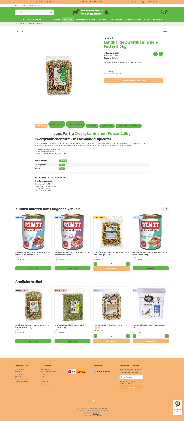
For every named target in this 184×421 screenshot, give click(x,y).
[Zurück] (163, 209)
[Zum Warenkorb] (167, 12)
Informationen (21, 366)
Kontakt (40, 5)
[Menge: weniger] (95, 264)
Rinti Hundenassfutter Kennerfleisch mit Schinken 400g (71, 254)
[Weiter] (167, 209)
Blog (16, 5)
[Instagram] (94, 401)
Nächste (164, 31)
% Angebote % (34, 19)
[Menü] (181, 401)
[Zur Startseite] (92, 12)
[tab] (56, 124)
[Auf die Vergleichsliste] (161, 54)
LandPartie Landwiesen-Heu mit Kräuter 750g (69, 326)
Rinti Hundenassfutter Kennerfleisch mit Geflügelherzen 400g (32, 254)
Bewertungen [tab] (92, 126)
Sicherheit (97, 366)
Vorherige (20, 31)
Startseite (23, 5)
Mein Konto (32, 5)
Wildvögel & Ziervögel (85, 19)
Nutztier (102, 19)
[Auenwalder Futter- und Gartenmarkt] (23, 19)
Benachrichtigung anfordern (133, 81)
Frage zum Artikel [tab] (107, 126)
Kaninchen (115, 58)
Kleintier (67, 19)
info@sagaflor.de (45, 190)
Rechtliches (46, 366)
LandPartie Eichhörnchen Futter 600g (110, 325)
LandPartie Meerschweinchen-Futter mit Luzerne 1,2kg (32, 326)
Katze (56, 19)
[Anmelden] (162, 12)
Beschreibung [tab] (41, 126)
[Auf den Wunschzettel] (155, 54)
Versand (118, 73)
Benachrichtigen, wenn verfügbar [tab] (128, 126)
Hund (47, 19)
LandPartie (63, 133)
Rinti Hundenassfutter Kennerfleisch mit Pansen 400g (150, 254)
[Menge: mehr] (128, 264)
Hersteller (157, 19)
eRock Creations (97, 415)
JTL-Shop (96, 414)
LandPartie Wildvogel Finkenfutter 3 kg (149, 326)
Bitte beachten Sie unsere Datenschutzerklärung (127, 382)
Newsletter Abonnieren (129, 366)
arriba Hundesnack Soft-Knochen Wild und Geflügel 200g (111, 254)
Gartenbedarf (115, 19)
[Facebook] (89, 401)
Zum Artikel (33, 268)
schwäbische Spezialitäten (137, 19)
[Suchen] (51, 12)
